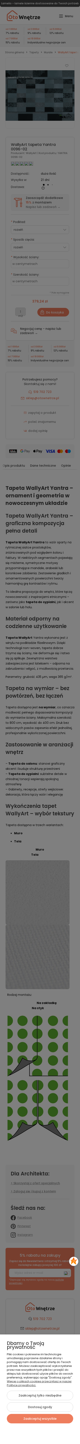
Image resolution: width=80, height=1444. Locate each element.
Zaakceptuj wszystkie (40, 1418)
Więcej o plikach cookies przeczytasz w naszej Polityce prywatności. (39, 1383)
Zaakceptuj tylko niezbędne (40, 1395)
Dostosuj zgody (40, 1407)
